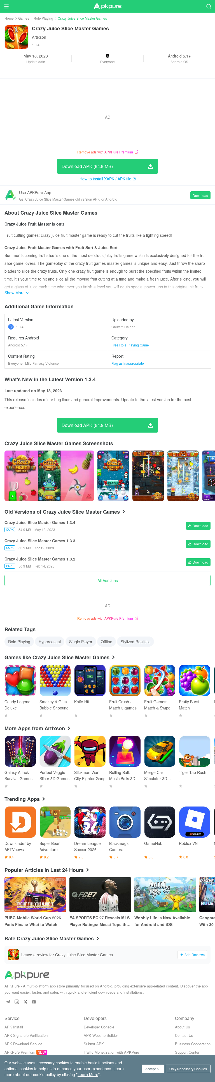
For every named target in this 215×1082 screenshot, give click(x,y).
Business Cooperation (193, 1043)
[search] (208, 6)
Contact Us (184, 1035)
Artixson (39, 37)
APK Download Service (23, 1043)
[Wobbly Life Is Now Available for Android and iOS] (165, 894)
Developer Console (99, 1027)
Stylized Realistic (135, 641)
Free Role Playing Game (130, 345)
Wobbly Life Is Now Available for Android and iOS (162, 921)
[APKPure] (107, 6)
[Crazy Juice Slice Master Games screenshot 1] (148, 476)
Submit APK (94, 1043)
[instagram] (16, 1002)
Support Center (187, 1052)
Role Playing (43, 18)
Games (23, 18)
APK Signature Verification (26, 1035)
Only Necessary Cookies (188, 1068)
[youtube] (34, 1002)
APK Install (13, 1027)
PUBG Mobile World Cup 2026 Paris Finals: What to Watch (32, 921)
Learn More (88, 1074)
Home (9, 18)
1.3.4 (20, 326)
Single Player (80, 641)
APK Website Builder (101, 1035)
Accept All (152, 1068)
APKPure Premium (19, 1052)
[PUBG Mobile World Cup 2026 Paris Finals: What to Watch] (35, 894)
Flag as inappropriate (127, 363)
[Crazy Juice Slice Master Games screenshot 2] (183, 476)
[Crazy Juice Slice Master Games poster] (113, 476)
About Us (182, 1027)
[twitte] (25, 1002)
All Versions (107, 580)
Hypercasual (50, 641)
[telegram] (7, 1002)
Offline (106, 641)
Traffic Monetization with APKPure (111, 1052)
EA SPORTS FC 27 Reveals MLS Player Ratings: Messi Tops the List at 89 (99, 921)
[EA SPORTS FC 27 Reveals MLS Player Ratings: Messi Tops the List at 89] (100, 894)
